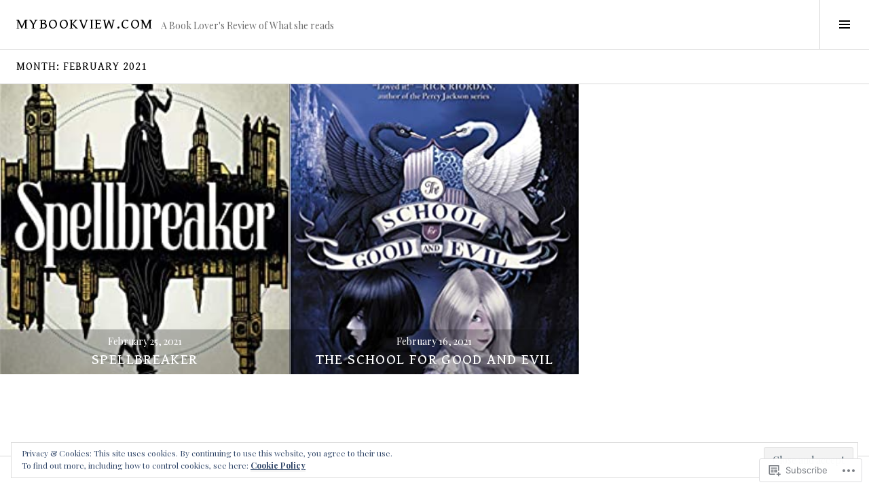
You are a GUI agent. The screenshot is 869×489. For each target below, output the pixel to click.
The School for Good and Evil (435, 359)
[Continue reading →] (145, 229)
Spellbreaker (145, 359)
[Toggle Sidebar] (844, 24)
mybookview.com (84, 24)
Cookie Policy (278, 465)
